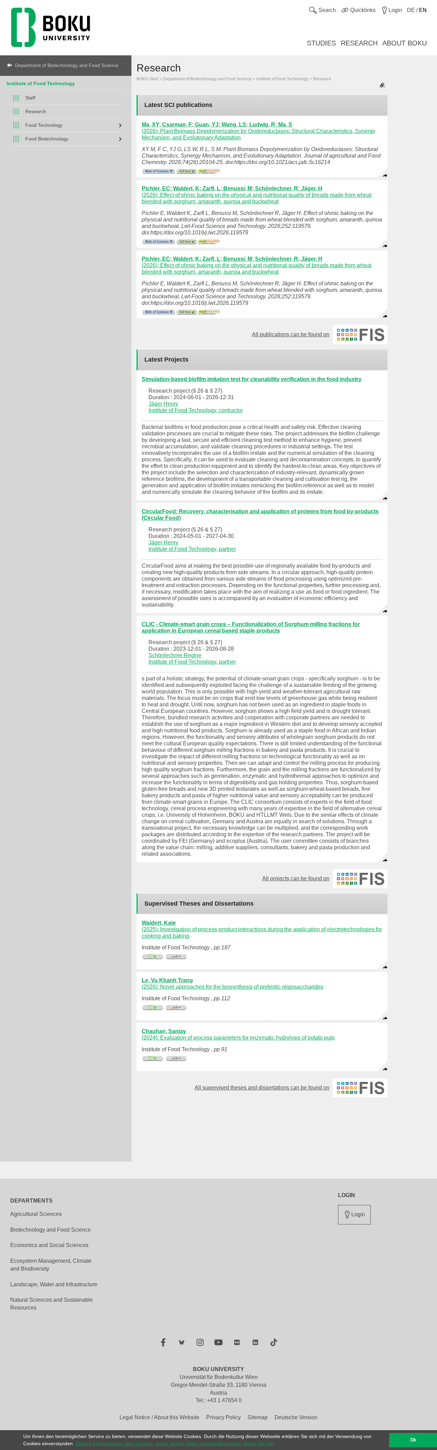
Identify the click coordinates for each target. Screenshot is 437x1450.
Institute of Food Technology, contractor (196, 410)
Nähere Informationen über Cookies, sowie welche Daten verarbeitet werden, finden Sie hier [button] (174, 1443)
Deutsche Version (296, 1417)
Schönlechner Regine (175, 655)
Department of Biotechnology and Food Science (66, 65)
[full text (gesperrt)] (209, 171)
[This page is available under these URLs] (382, 86)
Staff (30, 97)
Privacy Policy (223, 1417)
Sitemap (258, 1417)
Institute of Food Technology (40, 83)
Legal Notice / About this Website (159, 1417)
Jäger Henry (163, 404)
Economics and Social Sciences (49, 1245)
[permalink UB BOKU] (153, 956)
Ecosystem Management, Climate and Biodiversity (50, 1265)
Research (35, 111)
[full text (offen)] (187, 171)
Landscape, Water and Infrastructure (53, 1284)
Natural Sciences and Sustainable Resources (51, 1304)
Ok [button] (413, 1440)
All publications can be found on (295, 334)
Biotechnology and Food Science (50, 1230)
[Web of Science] (159, 171)
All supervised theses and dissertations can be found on (266, 1087)
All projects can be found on (300, 878)
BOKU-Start (147, 79)
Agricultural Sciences (36, 1214)
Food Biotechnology (46, 138)
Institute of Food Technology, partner (192, 549)
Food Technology (43, 125)
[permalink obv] (176, 956)
